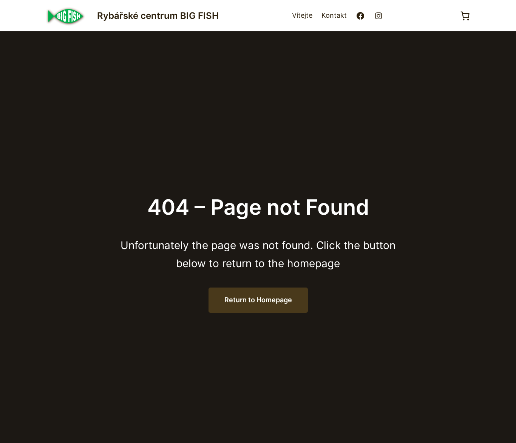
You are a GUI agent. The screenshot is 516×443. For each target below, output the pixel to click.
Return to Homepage (258, 300)
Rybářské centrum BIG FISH (158, 15)
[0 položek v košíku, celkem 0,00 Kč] (464, 16)
